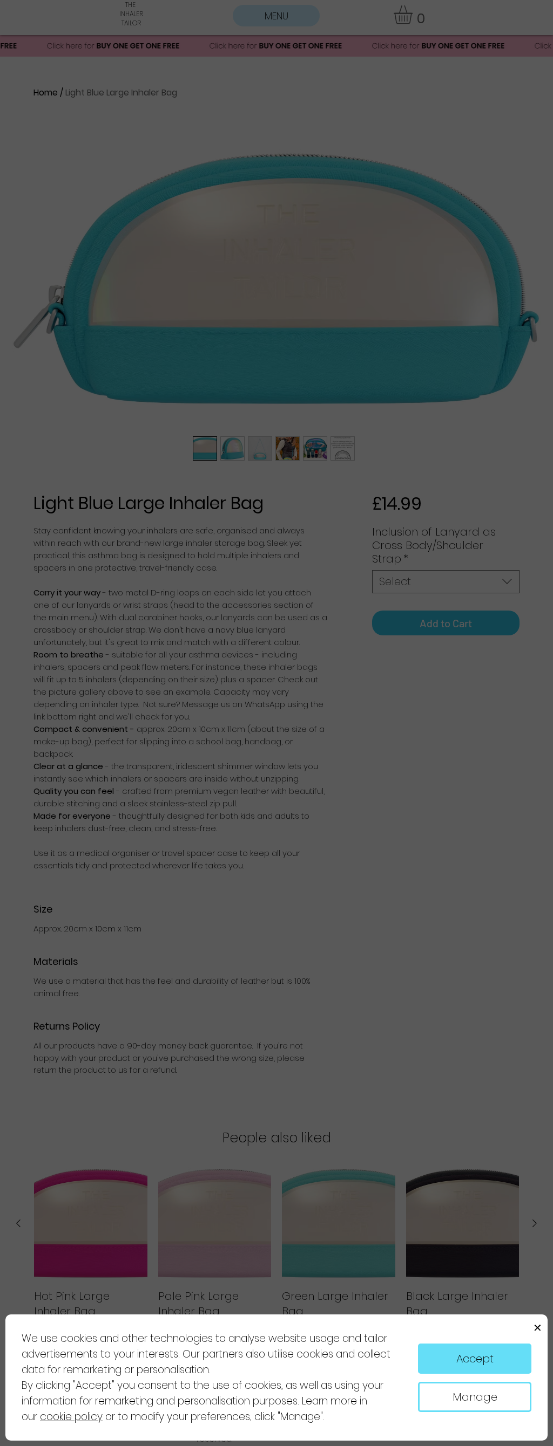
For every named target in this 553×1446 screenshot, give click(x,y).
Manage (475, 1396)
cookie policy (71, 1416)
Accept (475, 1358)
